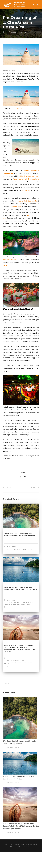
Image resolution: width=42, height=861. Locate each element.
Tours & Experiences (12, 604)
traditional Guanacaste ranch (28, 176)
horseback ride (15, 207)
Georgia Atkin (12, 546)
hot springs (26, 190)
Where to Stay (16, 32)
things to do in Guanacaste (27, 201)
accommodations (11, 260)
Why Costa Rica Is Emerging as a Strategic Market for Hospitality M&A (19, 535)
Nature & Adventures (25, 602)
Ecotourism (11, 549)
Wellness (7, 664)
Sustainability (9, 662)
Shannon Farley (16, 108)
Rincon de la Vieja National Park (26, 179)
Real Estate (21, 549)
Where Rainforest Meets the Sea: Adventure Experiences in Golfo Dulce (20, 588)
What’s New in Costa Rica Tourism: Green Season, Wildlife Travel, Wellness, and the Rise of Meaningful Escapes (20, 648)
